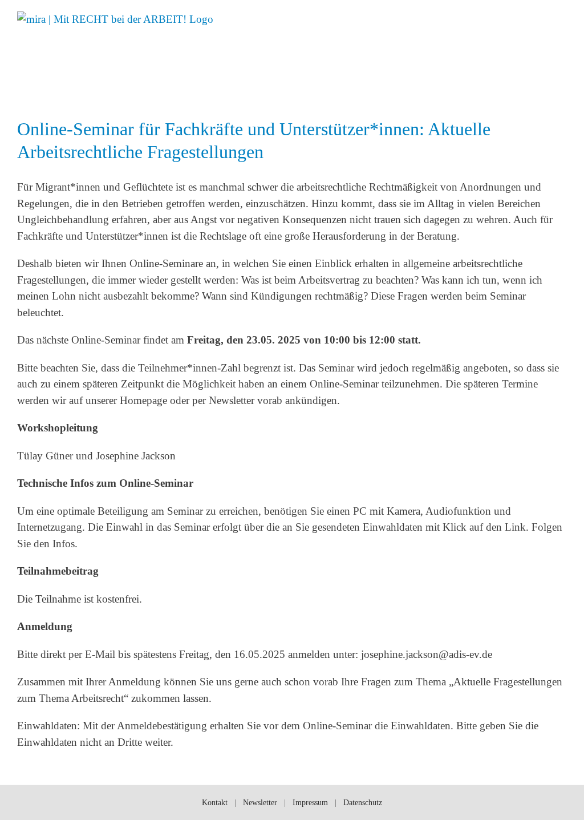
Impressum (310, 802)
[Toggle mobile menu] (562, 19)
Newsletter (260, 802)
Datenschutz (362, 802)
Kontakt (215, 802)
